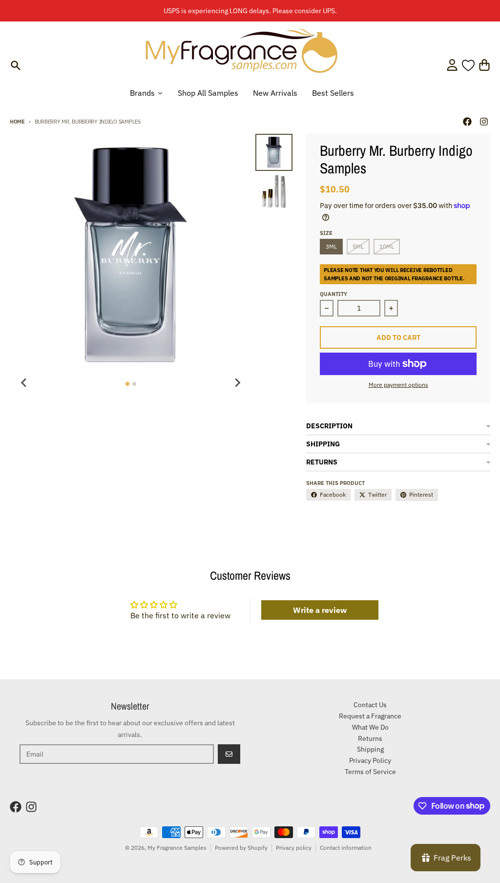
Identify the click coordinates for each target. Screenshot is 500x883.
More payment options (398, 384)
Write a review (320, 610)
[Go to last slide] (24, 382)
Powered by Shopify (241, 847)
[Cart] (484, 65)
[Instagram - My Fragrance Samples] (484, 121)
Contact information (346, 847)
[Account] (452, 65)
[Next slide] (237, 382)
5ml (358, 246)
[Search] (15, 65)
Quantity (333, 294)
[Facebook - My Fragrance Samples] (467, 121)
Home (17, 121)
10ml (386, 246)
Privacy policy (294, 847)
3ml (331, 246)
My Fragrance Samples (177, 847)
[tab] (127, 384)
